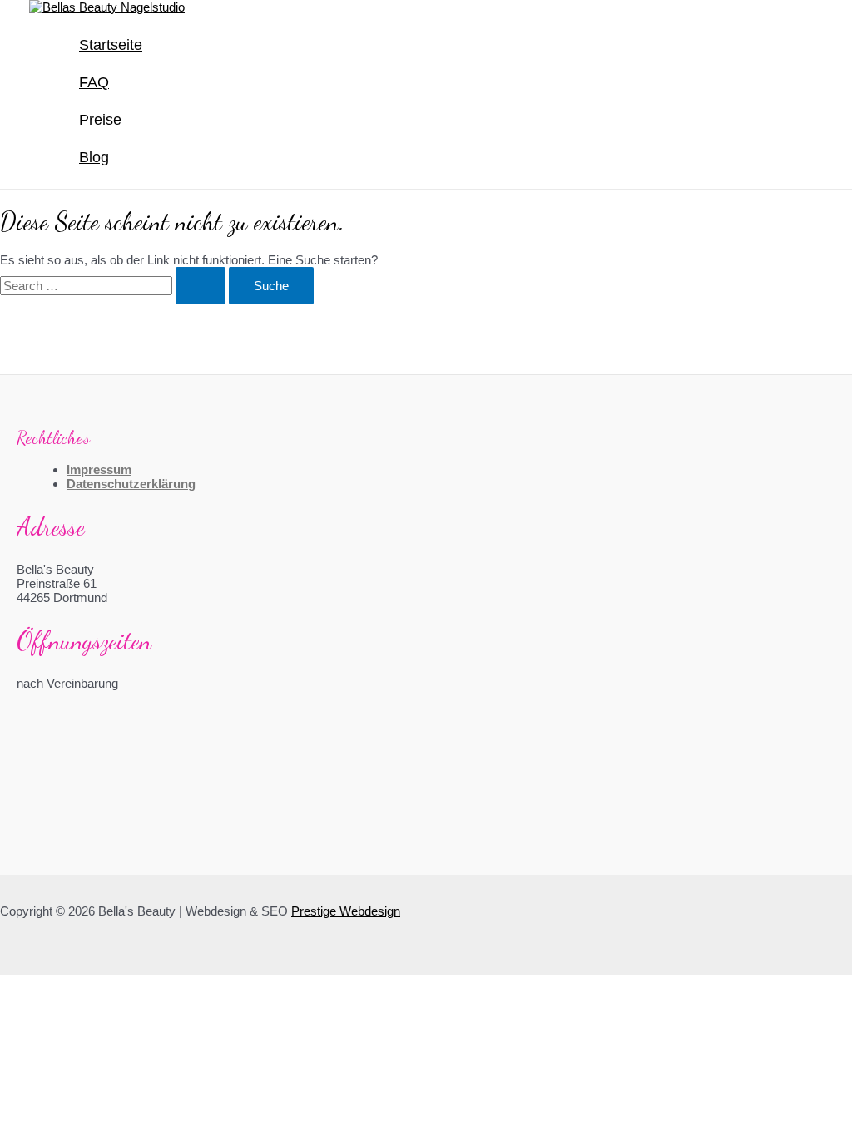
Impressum (99, 469)
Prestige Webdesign (345, 911)
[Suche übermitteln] (200, 285)
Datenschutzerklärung (131, 484)
